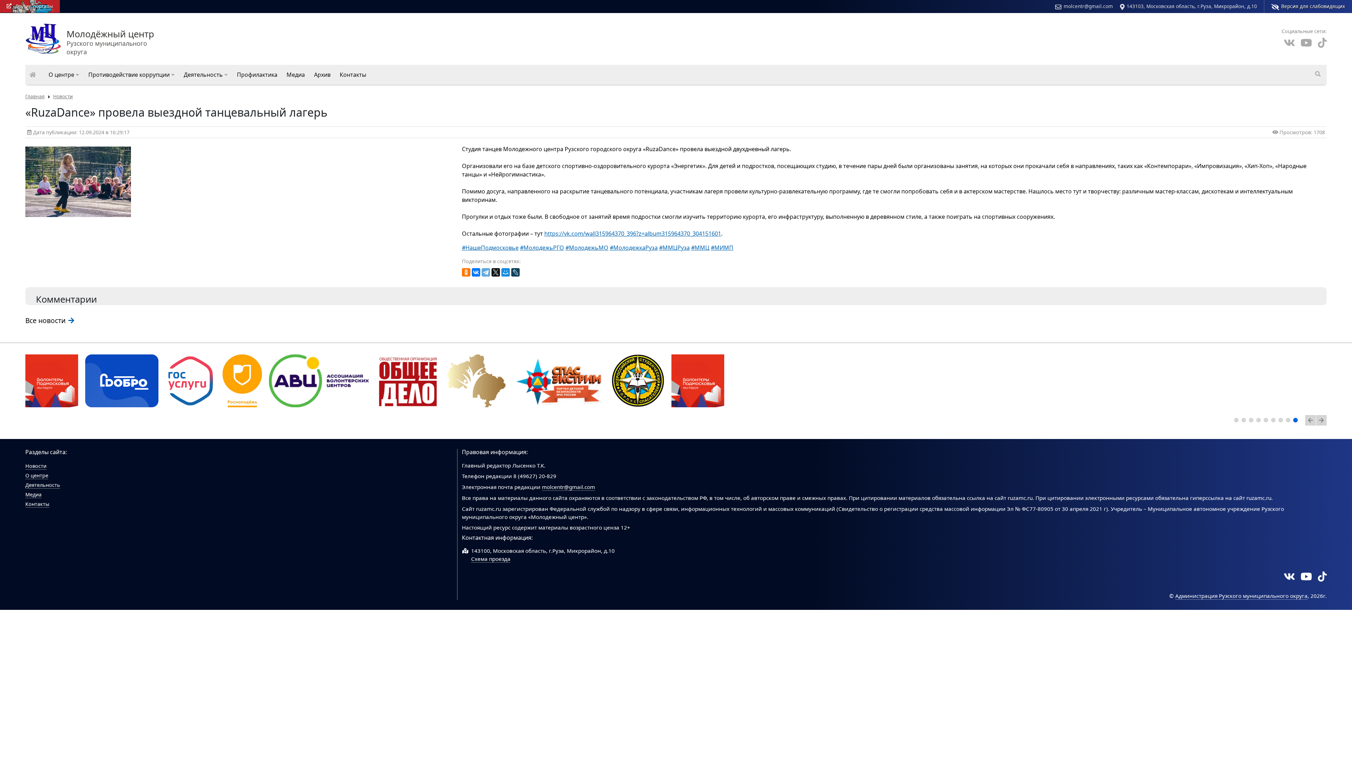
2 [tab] (1244, 421)
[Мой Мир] (505, 272)
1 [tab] (1237, 421)
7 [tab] (1281, 421)
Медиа (33, 494)
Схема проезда (491, 558)
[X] (496, 272)
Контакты (37, 504)
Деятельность (42, 485)
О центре (36, 475)
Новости (63, 96)
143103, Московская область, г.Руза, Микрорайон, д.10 (1192, 6)
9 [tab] (1296, 421)
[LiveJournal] (515, 272)
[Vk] (1289, 42)
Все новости (46, 320)
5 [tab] (1267, 421)
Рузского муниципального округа (110, 43)
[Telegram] (486, 272)
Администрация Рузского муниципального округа (1241, 595)
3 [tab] (1252, 421)
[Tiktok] (1322, 42)
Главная (35, 96)
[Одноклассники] (466, 272)
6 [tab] (1274, 421)
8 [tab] (1289, 421)
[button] (64, 75)
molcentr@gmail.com (1088, 6)
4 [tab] (1259, 421)
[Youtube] (1306, 42)
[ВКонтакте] (476, 272)
